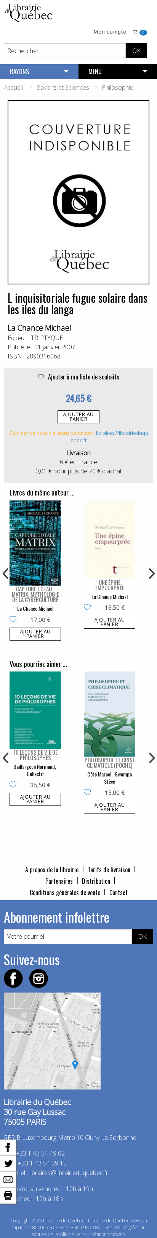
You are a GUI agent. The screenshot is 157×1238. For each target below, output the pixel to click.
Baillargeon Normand (34, 766)
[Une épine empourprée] (109, 539)
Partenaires (59, 881)
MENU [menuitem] (95, 71)
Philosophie (117, 87)
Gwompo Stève (118, 778)
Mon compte (110, 32)
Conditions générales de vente (65, 892)
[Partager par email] (8, 1179)
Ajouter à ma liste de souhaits (82, 376)
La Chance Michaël (35, 608)
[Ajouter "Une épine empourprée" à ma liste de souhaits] (89, 608)
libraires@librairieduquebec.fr (68, 1173)
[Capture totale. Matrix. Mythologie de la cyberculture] (35, 543)
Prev (6, 574)
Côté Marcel (99, 774)
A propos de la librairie (51, 869)
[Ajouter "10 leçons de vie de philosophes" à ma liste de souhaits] (15, 785)
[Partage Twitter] (8, 1163)
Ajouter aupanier (78, 416)
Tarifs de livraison (109, 869)
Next (151, 574)
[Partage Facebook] (8, 1147)
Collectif (35, 774)
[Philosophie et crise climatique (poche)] (109, 714)
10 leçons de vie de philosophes (35, 755)
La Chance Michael (39, 328)
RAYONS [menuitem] (19, 71)
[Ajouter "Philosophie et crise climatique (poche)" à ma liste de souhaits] (89, 793)
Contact (118, 892)
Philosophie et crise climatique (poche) (110, 762)
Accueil (13, 87)
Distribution (96, 881)
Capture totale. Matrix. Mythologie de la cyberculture (35, 594)
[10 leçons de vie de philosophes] (35, 710)
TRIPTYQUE (47, 338)
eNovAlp (116, 1234)
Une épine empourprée (109, 585)
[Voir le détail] (35, 543)
